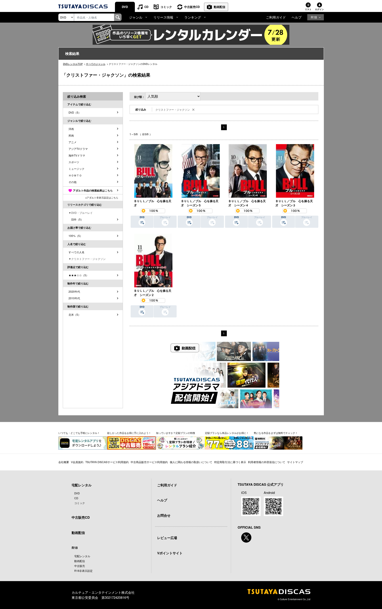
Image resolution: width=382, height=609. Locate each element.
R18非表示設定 (83, 570)
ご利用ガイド (276, 17)
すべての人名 (76, 252)
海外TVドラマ (77, 155)
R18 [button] (314, 17)
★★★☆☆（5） (79, 275)
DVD (125, 7)
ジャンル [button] (135, 17)
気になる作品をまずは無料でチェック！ (276, 433)
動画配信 (219, 7)
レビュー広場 (167, 537)
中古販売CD (192, 7)
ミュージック (76, 168)
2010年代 (74, 298)
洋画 (71, 129)
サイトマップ (295, 462)
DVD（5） (75, 112)
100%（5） (75, 236)
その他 (72, 182)
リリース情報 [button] (163, 17)
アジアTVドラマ (78, 149)
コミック (166, 7)
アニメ (72, 142)
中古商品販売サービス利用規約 (149, 462)
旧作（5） (76, 219)
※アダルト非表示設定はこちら (101, 197)
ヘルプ (297, 17)
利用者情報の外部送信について (266, 462)
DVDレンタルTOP (73, 64)
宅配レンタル (82, 556)
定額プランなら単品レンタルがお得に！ (227, 433)
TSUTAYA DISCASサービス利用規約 (107, 462)
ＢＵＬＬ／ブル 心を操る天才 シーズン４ (247, 203)
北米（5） (75, 314)
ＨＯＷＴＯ (75, 175)
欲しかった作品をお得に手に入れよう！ (129, 433)
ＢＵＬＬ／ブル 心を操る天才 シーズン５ (199, 203)
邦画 (71, 135)
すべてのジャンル (95, 64)
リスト (308, 9)
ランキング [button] (192, 17)
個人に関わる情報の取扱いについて (191, 462)
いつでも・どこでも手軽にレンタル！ (79, 433)
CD (146, 7)
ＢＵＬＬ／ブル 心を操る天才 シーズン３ (294, 203)
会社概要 (63, 462)
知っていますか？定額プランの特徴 (175, 433)
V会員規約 (77, 462)
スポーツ (74, 162)
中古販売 (79, 566)
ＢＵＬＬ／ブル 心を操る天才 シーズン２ (152, 292)
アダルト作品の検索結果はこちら (93, 190)
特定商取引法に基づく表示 (230, 462)
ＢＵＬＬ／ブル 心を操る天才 (152, 203)
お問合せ (163, 515)
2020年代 (74, 291)
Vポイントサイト (170, 553)
